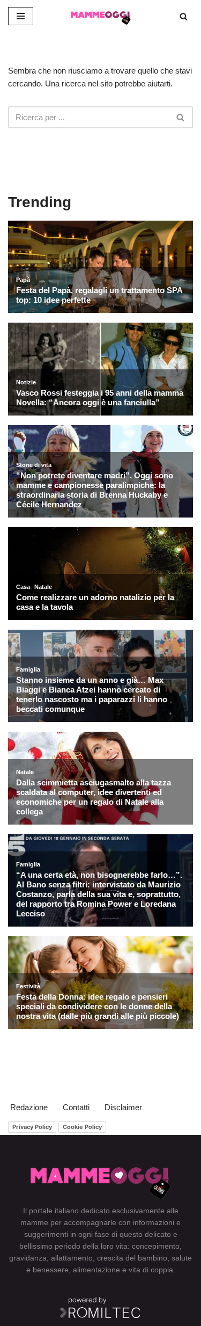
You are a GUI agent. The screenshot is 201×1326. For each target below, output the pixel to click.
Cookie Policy (82, 1127)
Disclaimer (123, 1107)
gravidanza (28, 1258)
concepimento (156, 1246)
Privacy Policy (32, 1127)
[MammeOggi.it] (101, 16)
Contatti (76, 1107)
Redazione (29, 1107)
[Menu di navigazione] (20, 16)
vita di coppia (151, 1269)
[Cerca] (184, 16)
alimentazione (96, 1269)
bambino (152, 1258)
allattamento (72, 1258)
